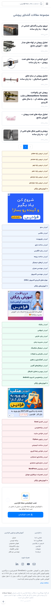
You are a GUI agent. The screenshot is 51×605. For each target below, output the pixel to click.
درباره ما (38, 552)
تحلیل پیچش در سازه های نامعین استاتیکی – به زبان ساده (34, 77)
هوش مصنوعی (14, 543)
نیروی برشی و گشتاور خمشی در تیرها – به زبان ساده (34, 27)
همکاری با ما (38, 540)
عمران (14, 538)
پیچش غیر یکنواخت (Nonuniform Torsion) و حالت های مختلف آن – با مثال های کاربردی (34, 97)
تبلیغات (38, 549)
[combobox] (21, 3)
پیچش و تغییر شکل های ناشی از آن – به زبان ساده (34, 133)
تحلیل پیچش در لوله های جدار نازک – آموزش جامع (35, 44)
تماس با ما (38, 538)
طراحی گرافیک (14, 549)
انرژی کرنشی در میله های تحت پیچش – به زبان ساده (35, 61)
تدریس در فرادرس (38, 543)
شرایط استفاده (7, 593)
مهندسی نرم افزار (14, 552)
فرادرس (38, 546)
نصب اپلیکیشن (24, 514)
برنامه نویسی (14, 540)
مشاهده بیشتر (44, 583)
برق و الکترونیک (14, 546)
